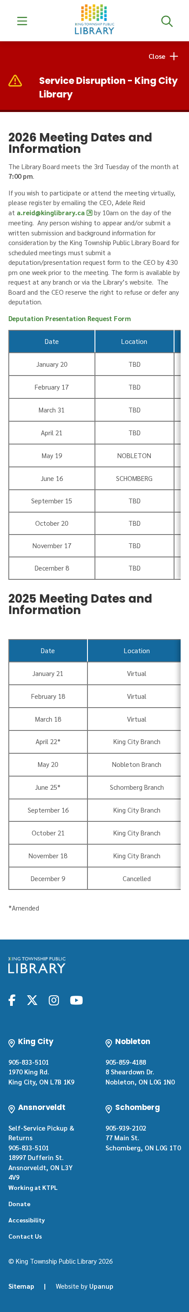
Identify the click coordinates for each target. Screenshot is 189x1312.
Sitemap (21, 1286)
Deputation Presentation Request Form (69, 318)
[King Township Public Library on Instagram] (54, 999)
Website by (84, 1286)
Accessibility (26, 1220)
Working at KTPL (33, 1187)
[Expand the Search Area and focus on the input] (167, 20)
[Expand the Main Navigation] (22, 20)
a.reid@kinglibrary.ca (51, 212)
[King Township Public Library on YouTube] (76, 999)
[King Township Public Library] (36, 965)
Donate (19, 1203)
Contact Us (25, 1236)
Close (157, 56)
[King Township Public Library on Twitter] (32, 999)
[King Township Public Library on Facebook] (12, 999)
